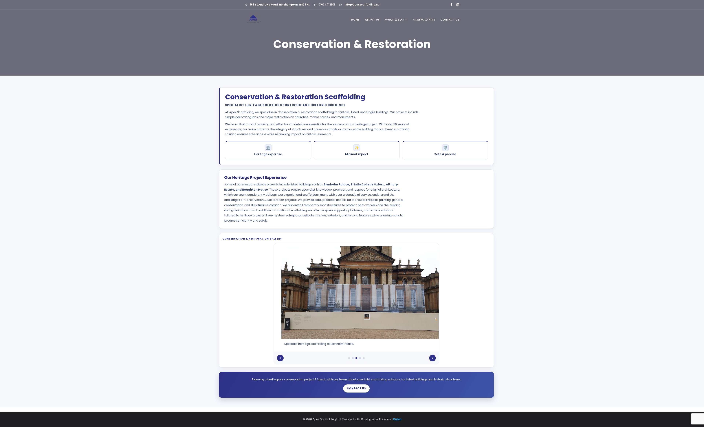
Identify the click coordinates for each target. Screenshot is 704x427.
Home (355, 19)
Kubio (397, 419)
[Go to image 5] (364, 358)
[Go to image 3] (356, 358)
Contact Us (449, 19)
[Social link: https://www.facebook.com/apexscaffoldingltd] (450, 5)
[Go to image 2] (353, 358)
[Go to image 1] (349, 358)
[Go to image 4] (360, 358)
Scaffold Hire (424, 19)
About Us (372, 19)
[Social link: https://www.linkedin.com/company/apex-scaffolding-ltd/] (456, 5)
